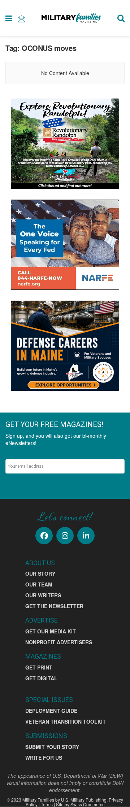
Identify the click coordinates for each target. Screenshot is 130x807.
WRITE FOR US (43, 757)
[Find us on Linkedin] (86, 535)
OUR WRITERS (43, 595)
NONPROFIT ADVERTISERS (58, 642)
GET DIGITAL (41, 678)
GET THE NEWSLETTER (54, 606)
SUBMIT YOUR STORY (52, 746)
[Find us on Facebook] (44, 535)
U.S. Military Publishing (84, 800)
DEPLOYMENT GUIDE (51, 710)
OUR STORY (40, 573)
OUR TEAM (38, 584)
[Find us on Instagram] (65, 535)
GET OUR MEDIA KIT (50, 631)
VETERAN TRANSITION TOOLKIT (65, 721)
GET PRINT (38, 667)
